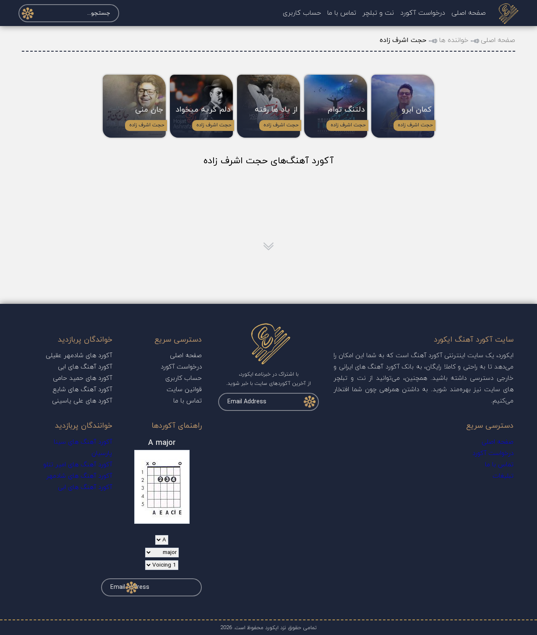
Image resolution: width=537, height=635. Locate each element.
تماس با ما (341, 13)
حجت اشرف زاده (415, 125)
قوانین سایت (184, 389)
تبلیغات (503, 476)
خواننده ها (453, 40)
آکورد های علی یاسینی (82, 401)
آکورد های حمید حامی (82, 378)
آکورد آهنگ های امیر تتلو (77, 464)
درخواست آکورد (422, 13)
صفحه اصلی (468, 13)
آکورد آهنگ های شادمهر (79, 476)
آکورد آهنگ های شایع (82, 389)
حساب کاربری (302, 13)
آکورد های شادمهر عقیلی (79, 355)
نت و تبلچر (378, 13)
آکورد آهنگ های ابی (85, 367)
